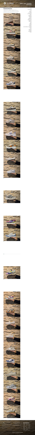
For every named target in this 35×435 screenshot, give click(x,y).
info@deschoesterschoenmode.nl (17, 425)
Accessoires (29, 4)
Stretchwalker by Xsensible (27, 26)
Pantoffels (29, 3)
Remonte (30, 21)
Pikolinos (30, 20)
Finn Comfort (30, 13)
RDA (31, 22)
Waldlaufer (30, 31)
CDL (31, 10)
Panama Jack (30, 19)
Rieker (31, 23)
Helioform (30, 15)
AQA (31, 8)
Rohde (31, 24)
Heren (25, 3)
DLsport (30, 11)
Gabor (31, 14)
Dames (21, 3)
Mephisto (30, 18)
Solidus (30, 25)
